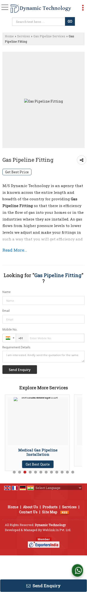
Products (50, 507)
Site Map (49, 512)
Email (6, 311)
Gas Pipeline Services (49, 36)
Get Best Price (17, 172)
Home (9, 36)
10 (62, 472)
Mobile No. (9, 329)
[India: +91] (9, 338)
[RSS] (64, 512)
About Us (30, 507)
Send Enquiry (46, 585)
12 (72, 472)
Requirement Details (16, 347)
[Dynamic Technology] (40, 9)
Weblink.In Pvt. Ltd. (57, 530)
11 (67, 472)
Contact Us (28, 512)
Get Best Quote (29, 464)
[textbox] (39, 22)
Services (23, 36)
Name (6, 292)
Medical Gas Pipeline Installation (29, 452)
